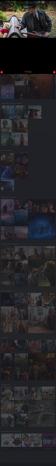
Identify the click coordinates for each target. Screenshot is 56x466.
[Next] (54, 72)
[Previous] (1, 72)
